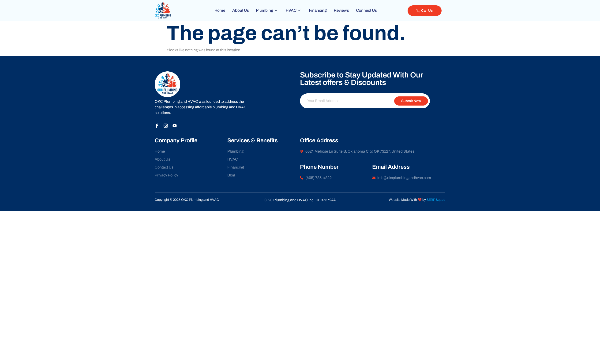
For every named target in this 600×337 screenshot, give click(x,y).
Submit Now (411, 101)
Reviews (341, 10)
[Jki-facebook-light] (157, 126)
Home (219, 10)
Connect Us (366, 10)
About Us (240, 10)
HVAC (291, 10)
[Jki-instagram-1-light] (166, 126)
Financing (318, 10)
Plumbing (264, 10)
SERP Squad (436, 199)
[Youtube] (174, 126)
